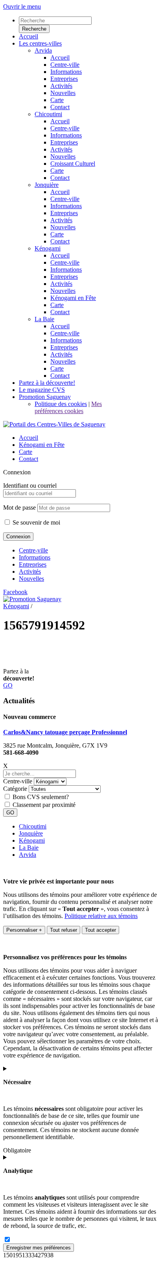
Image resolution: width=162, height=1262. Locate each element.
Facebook (15, 592)
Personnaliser (24, 930)
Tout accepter (100, 930)
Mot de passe (19, 507)
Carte (25, 451)
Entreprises (32, 564)
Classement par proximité (44, 804)
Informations (34, 557)
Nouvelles (31, 578)
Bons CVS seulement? (41, 797)
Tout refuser (63, 930)
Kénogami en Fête (41, 444)
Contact (28, 458)
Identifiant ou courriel (30, 485)
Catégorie (15, 788)
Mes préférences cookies (68, 407)
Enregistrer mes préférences (38, 1248)
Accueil (28, 437)
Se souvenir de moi (35, 522)
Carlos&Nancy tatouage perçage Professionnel (65, 732)
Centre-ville (33, 550)
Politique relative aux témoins (101, 916)
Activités (30, 571)
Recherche (34, 29)
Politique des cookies (61, 404)
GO (8, 685)
